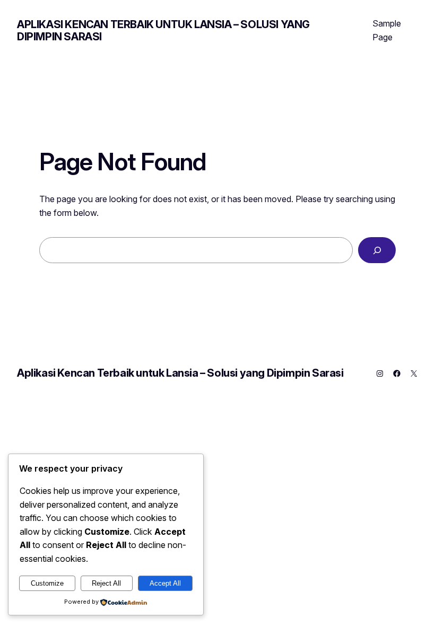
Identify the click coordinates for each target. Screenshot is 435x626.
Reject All (106, 583)
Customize (47, 583)
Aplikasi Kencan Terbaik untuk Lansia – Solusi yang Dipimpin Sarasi (163, 30)
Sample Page (386, 30)
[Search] (377, 250)
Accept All (165, 583)
